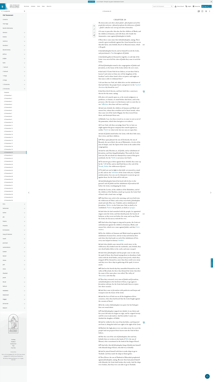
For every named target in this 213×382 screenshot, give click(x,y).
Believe (109, 205)
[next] (210, 192)
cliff (105, 164)
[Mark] (94, 29)
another (121, 240)
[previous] (29, 192)
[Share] (94, 35)
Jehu (127, 339)
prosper (132, 208)
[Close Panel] (24, 11)
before (106, 166)
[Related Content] (206, 11)
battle (114, 158)
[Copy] (94, 32)
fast (112, 53)
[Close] (94, 25)
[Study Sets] (198, 11)
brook (101, 166)
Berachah (102, 276)
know (106, 130)
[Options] (209, 11)
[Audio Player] (207, 376)
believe (109, 208)
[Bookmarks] (202, 11)
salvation (115, 173)
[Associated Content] (144, 91)
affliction (105, 104)
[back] (2, 11)
